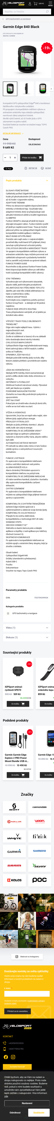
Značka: (9, 36)
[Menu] (50, 3)
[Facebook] (5, 1056)
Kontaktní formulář (17, 1067)
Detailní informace (12, 133)
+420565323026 (16, 1043)
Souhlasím (38, 1112)
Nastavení (27, 1103)
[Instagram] (12, 1056)
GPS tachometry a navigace (24, 613)
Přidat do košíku (29, 157)
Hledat (47, 12)
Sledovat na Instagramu (29, 957)
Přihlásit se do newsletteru (17, 1011)
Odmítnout (15, 1112)
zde (6, 1096)
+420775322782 (16, 1049)
